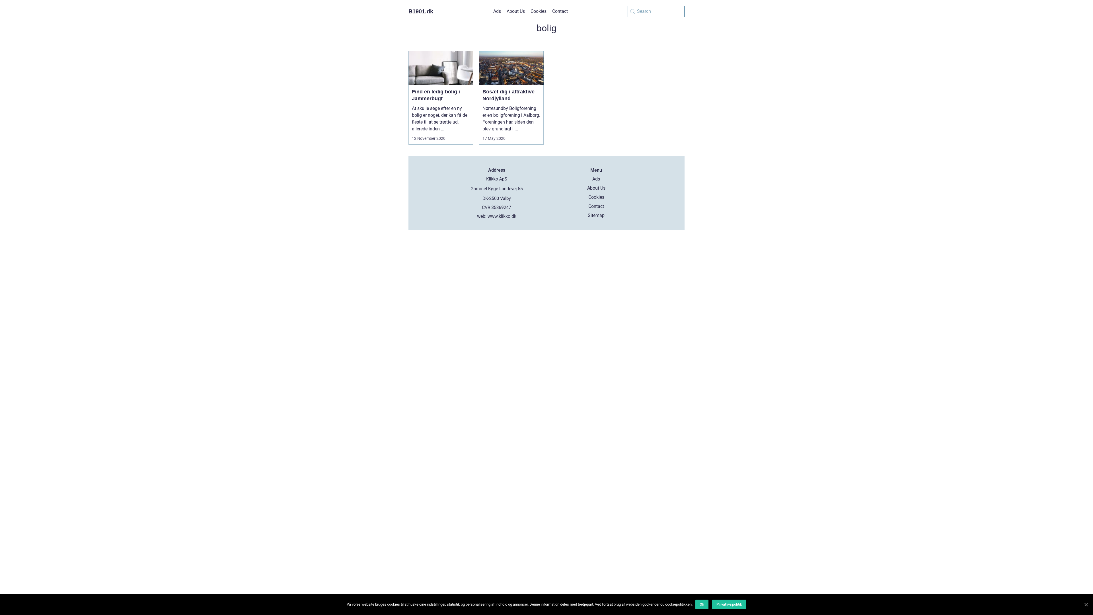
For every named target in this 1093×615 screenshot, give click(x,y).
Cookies (538, 11)
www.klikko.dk (502, 216)
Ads (497, 11)
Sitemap (596, 215)
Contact (560, 11)
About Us (516, 11)
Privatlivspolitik (729, 604)
